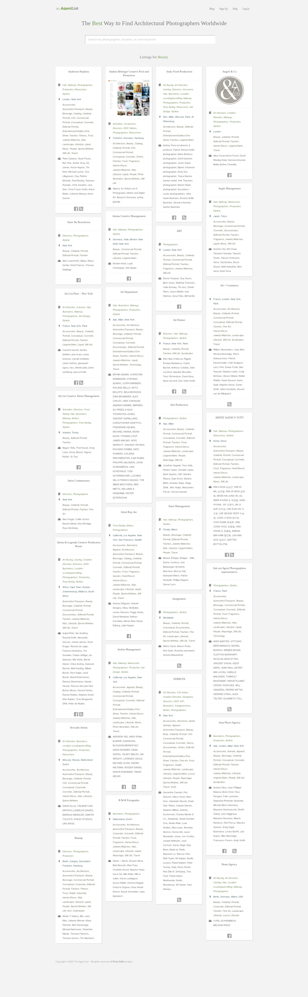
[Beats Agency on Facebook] (229, 936)
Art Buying (168, 85)
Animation (118, 123)
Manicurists (234, 201)
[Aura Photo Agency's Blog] (234, 851)
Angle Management (229, 188)
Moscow (179, 116)
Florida (166, 529)
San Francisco (126, 539)
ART (179, 230)
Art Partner (179, 320)
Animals (167, 725)
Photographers (84, 85)
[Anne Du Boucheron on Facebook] (78, 280)
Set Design (84, 316)
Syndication (237, 339)
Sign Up (223, 8)
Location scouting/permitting (76, 745)
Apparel (116, 549)
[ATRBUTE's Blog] (179, 900)
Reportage (168, 459)
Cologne (73, 861)
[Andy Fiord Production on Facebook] (174, 218)
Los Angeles (129, 535)
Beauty (89, 109)
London (66, 99)
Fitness (83, 135)
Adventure (132, 545)
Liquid (88, 144)
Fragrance (134, 161)
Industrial (81, 893)
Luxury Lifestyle (231, 915)
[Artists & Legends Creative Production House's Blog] (81, 714)
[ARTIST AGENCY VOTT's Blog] (232, 555)
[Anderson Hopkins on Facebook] (76, 209)
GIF (182, 701)
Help (235, 8)
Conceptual (77, 122)
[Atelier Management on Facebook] (124, 787)
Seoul (223, 440)
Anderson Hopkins (78, 71)
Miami (174, 529)
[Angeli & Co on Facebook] (229, 175)
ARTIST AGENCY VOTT (229, 417)
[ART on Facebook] (179, 307)
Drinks (139, 156)
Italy (115, 319)
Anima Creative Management (129, 216)
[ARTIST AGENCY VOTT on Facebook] (227, 555)
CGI (73, 117)
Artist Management (179, 506)
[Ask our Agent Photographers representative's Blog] (229, 709)
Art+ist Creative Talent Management (78, 396)
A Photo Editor (117, 961)
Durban (86, 587)
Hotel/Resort (238, 468)
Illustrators (173, 93)
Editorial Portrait (70, 126)
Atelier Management (129, 649)
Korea (216, 440)
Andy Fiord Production (179, 71)
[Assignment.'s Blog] (179, 666)
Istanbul (66, 432)
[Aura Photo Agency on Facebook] (224, 851)
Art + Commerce (229, 285)
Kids (83, 139)
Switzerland (86, 759)
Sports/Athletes (85, 148)
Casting (167, 89)
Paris (187, 116)
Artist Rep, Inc (129, 512)
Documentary (231, 230)
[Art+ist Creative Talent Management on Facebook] (78, 467)
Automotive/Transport (73, 109)
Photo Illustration (121, 726)
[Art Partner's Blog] (184, 391)
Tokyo (224, 216)
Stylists (66, 93)
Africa (65, 587)
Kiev (165, 116)
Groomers (188, 89)
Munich (133, 239)
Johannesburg (69, 591)
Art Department (129, 291)
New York (76, 99)
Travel (74, 153)
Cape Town (75, 587)
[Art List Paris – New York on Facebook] (76, 383)
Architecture (119, 143)
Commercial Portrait (123, 152)
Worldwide (168, 617)
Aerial (191, 720)
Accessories (68, 104)
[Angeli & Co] (229, 103)
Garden (116, 575)
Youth (173, 786)
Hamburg (139, 137)
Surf (69, 910)
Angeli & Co (229, 71)
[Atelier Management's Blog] (134, 787)
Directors (117, 128)
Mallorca (82, 591)
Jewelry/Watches (71, 139)
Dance (190, 742)
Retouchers (81, 89)
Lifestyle (79, 144)
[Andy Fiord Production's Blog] (184, 218)
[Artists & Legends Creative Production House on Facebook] (76, 714)
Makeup (72, 85)
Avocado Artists (79, 727)
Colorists (80, 307)
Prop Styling (169, 106)
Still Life (66, 153)
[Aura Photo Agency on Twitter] (229, 851)
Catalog (77, 113)
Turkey (75, 432)
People (73, 148)
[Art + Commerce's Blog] (229, 404)
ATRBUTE (179, 679)
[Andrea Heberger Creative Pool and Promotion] (129, 114)
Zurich (65, 764)
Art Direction (181, 85)
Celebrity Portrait (121, 147)
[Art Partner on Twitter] (179, 391)
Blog (212, 8)
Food (90, 135)
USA (240, 896)
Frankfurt (117, 137)
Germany (128, 137)
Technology (135, 364)
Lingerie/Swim (187, 139)
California (117, 535)
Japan (216, 216)
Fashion (74, 135)
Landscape (68, 144)
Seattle (138, 539)
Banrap (79, 837)
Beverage (67, 113)
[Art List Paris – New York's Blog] (81, 383)
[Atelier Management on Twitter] (129, 787)
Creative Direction (172, 696)
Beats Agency (229, 864)
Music (65, 148)
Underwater (79, 910)
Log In (246, 8)
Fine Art (227, 326)
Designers (187, 696)
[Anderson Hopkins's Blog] (81, 209)
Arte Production (179, 404)
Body (165, 734)
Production (67, 89)
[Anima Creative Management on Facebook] (129, 278)
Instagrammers (182, 705)
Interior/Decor (120, 165)
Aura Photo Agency (230, 722)
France (217, 299)
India (126, 239)
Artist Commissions (78, 480)
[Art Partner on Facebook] (174, 391)
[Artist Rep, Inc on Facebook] (129, 636)
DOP (125, 128)
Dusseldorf (84, 861)
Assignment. (179, 598)
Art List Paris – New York (78, 293)
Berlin (65, 861)
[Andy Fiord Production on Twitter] (179, 218)
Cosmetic (88, 122)
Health (178, 764)
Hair (64, 85)
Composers (130, 123)
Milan (171, 116)
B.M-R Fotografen (129, 800)
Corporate (80, 787)
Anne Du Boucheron (78, 222)
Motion (133, 128)
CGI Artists (182, 692)
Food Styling (119, 525)
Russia (75, 759)
